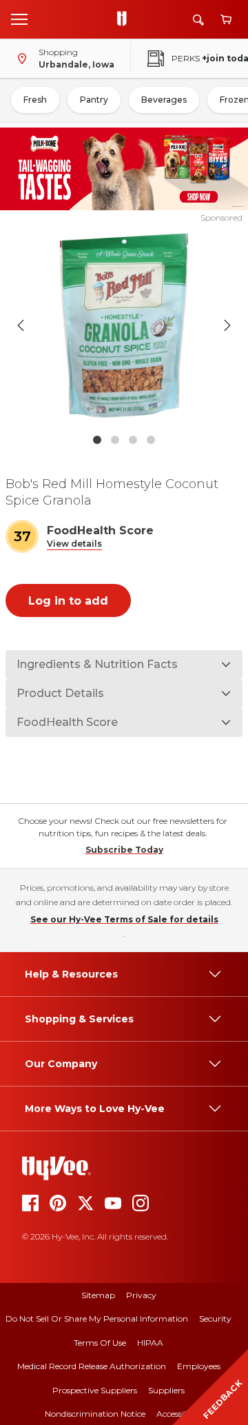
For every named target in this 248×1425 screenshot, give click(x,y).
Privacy (141, 1295)
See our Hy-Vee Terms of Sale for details (124, 919)
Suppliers (166, 1390)
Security (215, 1318)
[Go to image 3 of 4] (133, 440)
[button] (74, 544)
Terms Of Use (100, 1342)
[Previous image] (20, 325)
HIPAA (150, 1342)
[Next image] (227, 325)
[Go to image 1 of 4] (97, 440)
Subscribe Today (124, 850)
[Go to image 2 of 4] (115, 440)
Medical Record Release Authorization (91, 1366)
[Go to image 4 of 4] (151, 440)
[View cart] (226, 19)
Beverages (164, 99)
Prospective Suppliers (94, 1390)
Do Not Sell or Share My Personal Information (97, 1318)
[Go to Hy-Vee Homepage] (125, 19)
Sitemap (98, 1295)
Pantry (94, 99)
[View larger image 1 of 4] (124, 325)
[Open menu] (19, 18)
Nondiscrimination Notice (95, 1413)
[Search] (198, 20)
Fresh (35, 99)
